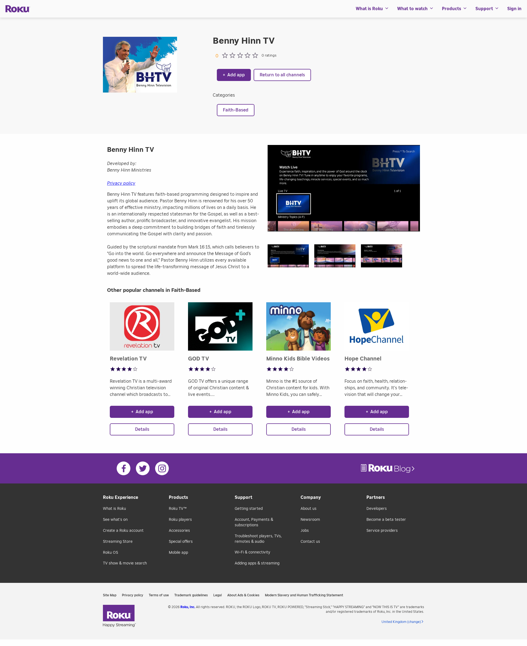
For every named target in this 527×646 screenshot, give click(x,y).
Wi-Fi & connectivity (252, 552)
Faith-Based (235, 110)
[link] (388, 468)
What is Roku (114, 509)
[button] (291, 258)
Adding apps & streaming (257, 563)
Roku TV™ (178, 509)
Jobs (305, 531)
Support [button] (484, 9)
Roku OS (110, 553)
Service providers (382, 531)
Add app (234, 75)
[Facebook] (123, 468)
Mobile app (178, 553)
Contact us (310, 542)
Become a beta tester (386, 520)
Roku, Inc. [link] (187, 607)
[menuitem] (372, 9)
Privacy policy (121, 183)
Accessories (179, 531)
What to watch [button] (412, 9)
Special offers (181, 542)
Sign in (514, 9)
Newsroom (310, 520)
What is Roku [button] (369, 9)
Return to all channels (282, 75)
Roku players (180, 520)
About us (308, 509)
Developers (376, 509)
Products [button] (451, 9)
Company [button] (311, 497)
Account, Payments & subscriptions (254, 522)
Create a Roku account (123, 531)
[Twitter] (143, 468)
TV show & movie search (125, 563)
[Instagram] (162, 468)
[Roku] (17, 9)
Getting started (249, 509)
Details (142, 429)
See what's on (115, 520)
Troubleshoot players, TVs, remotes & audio (258, 539)
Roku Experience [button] (120, 497)
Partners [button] (375, 497)
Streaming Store (118, 542)
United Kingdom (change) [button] (401, 621)
